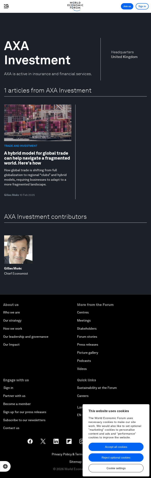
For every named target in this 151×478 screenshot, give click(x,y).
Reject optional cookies (116, 457)
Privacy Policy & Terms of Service (75, 454)
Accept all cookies (116, 446)
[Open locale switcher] (5, 466)
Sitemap (75, 462)
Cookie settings (116, 468)
